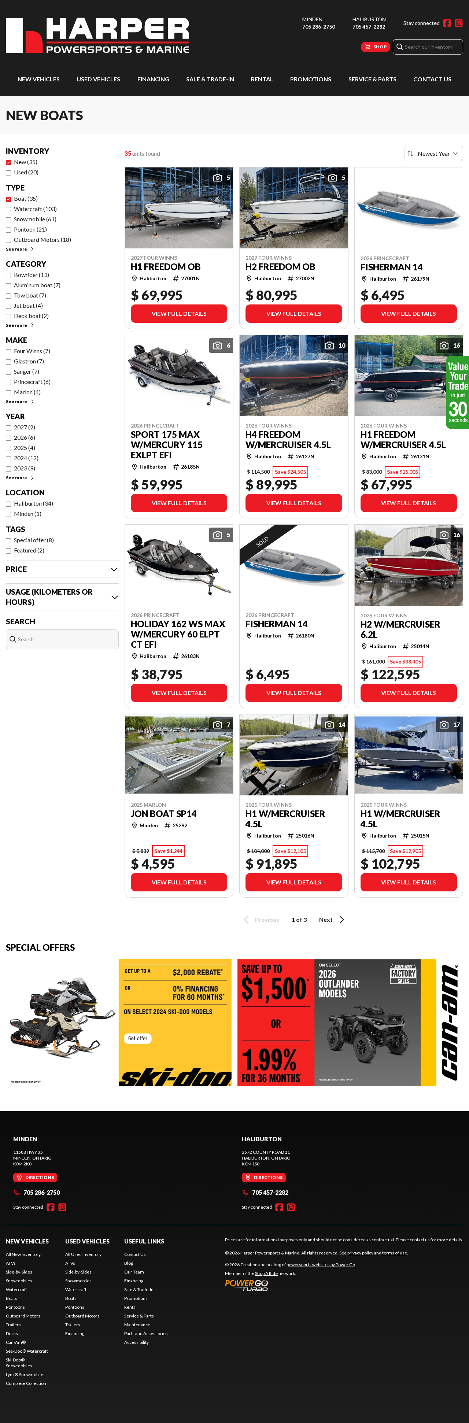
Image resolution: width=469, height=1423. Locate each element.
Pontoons (15, 1307)
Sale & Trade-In (210, 78)
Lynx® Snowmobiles (25, 1374)
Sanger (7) (26, 371)
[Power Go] (290, 1285)
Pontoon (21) (30, 229)
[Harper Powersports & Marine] (97, 35)
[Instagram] (458, 23)
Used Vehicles (98, 78)
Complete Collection (26, 1383)
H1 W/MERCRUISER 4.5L (285, 819)
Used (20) (26, 172)
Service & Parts (372, 78)
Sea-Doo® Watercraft (27, 1351)
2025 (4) (24, 447)
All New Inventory (23, 1254)
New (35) (25, 161)
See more (16, 249)
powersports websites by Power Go (321, 1264)
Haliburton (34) (33, 503)
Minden (312, 19)
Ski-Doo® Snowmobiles (19, 1362)
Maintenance (137, 1324)
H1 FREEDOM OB (166, 267)
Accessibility (136, 1342)
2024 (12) (26, 457)
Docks (12, 1333)
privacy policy (360, 1253)
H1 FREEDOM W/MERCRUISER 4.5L (403, 439)
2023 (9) (24, 468)
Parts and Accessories (146, 1333)
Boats (11, 1298)
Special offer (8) (34, 539)
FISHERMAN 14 (392, 267)
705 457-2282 (368, 26)
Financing (153, 78)
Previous (267, 919)
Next (326, 919)
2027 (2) (24, 427)
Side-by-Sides (19, 1272)
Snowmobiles (19, 1280)
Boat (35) (26, 198)
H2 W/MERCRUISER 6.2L (400, 629)
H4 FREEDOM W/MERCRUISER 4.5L (288, 439)
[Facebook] (447, 23)
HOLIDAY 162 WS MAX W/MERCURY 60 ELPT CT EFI (178, 634)
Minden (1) (27, 513)
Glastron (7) (29, 361)
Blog (128, 1263)
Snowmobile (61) (35, 218)
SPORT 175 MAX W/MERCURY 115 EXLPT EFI (167, 444)
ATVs (11, 1263)
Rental (262, 78)
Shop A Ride (266, 1273)
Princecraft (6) (32, 381)
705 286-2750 (318, 26)
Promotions (310, 78)
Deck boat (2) (31, 315)
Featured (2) (29, 550)
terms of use (394, 1253)
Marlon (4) (27, 391)
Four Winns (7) (32, 350)
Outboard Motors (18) (42, 239)
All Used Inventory (83, 1254)
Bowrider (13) (31, 274)
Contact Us (432, 78)
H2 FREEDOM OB (280, 267)
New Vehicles (39, 78)
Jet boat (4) (28, 305)
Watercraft (16, 1289)
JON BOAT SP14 (164, 814)
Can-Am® (16, 1342)
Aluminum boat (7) (37, 284)
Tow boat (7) (30, 295)
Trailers (13, 1324)
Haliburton (369, 19)
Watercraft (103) (35, 208)
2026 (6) (24, 437)
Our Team (134, 1272)
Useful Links (144, 1241)
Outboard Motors (23, 1316)
